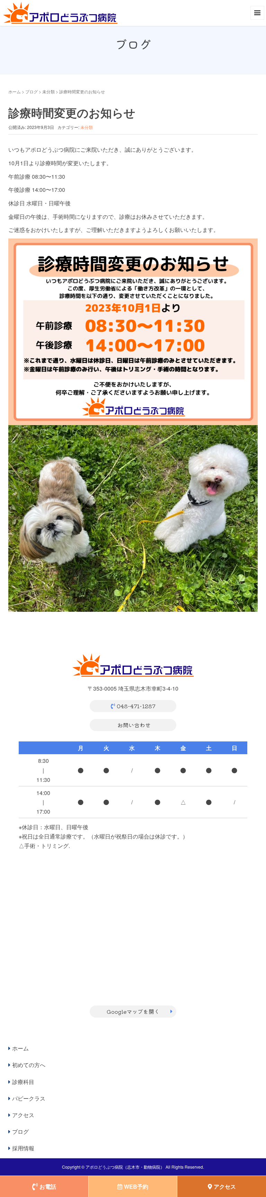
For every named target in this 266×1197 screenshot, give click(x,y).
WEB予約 (136, 1186)
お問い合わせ (134, 725)
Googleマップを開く (133, 1011)
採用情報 (23, 1148)
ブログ (31, 91)
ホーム (14, 91)
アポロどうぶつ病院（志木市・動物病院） (125, 1167)
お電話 (47, 1186)
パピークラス (28, 1098)
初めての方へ (28, 1065)
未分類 (48, 91)
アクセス (23, 1115)
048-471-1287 (136, 706)
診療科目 (23, 1082)
